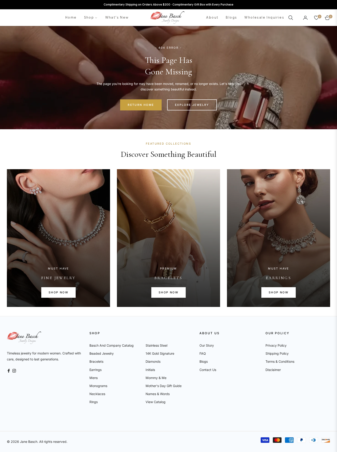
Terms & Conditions (279, 361)
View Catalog (156, 402)
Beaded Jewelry (101, 353)
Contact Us (207, 370)
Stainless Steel (156, 345)
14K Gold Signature (160, 353)
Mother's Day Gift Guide (164, 386)
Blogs (203, 361)
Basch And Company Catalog (111, 345)
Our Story (206, 345)
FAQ (202, 353)
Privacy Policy (276, 345)
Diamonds (153, 361)
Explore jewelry (192, 105)
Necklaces (97, 394)
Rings (93, 402)
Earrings (95, 370)
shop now (58, 292)
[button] (292, 17)
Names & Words (158, 394)
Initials (150, 370)
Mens (93, 378)
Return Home (141, 105)
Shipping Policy (277, 353)
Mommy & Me (156, 378)
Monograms (98, 386)
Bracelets (96, 361)
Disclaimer (273, 370)
